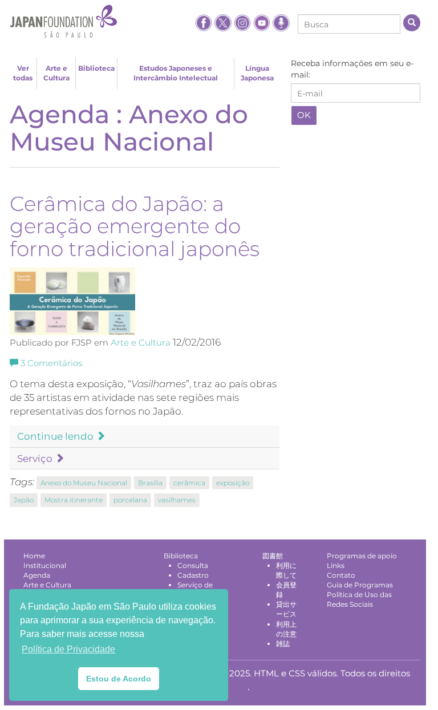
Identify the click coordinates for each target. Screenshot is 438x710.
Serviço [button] (36, 458)
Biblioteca (96, 68)
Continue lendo (56, 436)
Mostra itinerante (73, 500)
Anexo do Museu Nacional (83, 482)
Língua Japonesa (257, 73)
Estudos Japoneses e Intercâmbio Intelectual (175, 73)
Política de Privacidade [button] (68, 649)
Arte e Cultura (56, 73)
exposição (232, 482)
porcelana (130, 500)
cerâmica (189, 482)
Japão (24, 500)
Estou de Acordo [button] (118, 678)
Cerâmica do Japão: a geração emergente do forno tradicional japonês (134, 226)
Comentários (51, 363)
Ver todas (23, 73)
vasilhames (177, 500)
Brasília (150, 482)
